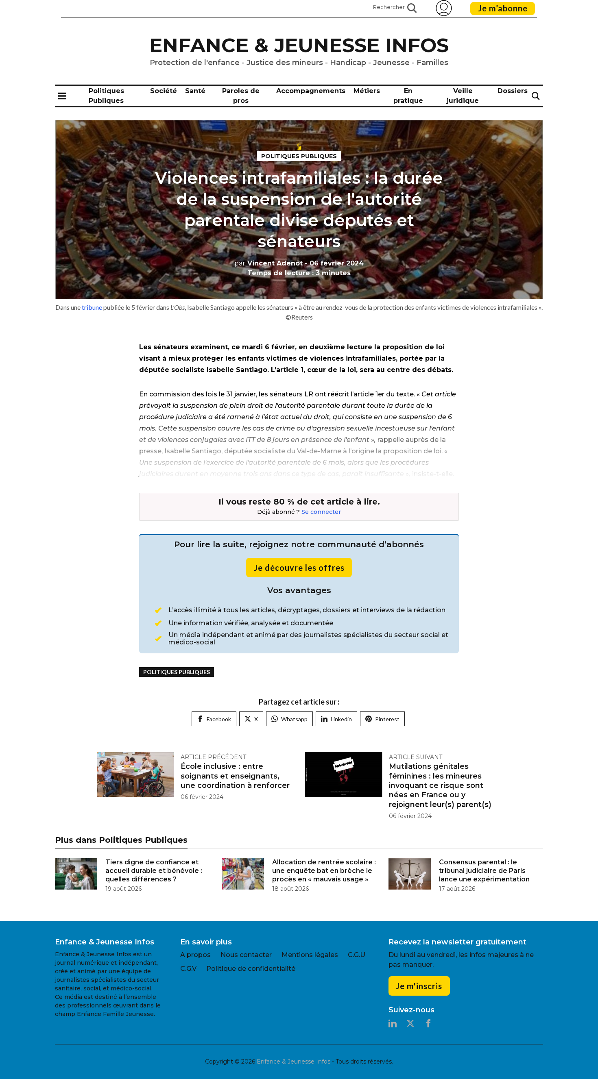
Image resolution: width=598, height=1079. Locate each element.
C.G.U (356, 955)
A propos (195, 955)
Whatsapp (294, 719)
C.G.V (188, 968)
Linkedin (341, 719)
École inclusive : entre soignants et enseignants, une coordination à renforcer (235, 776)
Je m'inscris (419, 986)
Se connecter (321, 512)
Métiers (367, 91)
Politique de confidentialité (250, 968)
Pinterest (387, 719)
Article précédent (213, 757)
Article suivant (415, 757)
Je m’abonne (503, 8)
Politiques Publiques (299, 156)
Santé (195, 91)
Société (163, 91)
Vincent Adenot (268, 263)
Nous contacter (246, 955)
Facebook (219, 719)
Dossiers (513, 91)
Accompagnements (310, 91)
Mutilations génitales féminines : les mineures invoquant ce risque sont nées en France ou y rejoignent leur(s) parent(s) (440, 785)
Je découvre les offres (299, 567)
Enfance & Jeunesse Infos (299, 45)
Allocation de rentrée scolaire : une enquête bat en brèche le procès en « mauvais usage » (324, 870)
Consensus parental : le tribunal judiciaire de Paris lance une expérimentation (484, 870)
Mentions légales (310, 955)
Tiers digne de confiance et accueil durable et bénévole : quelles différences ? (153, 870)
